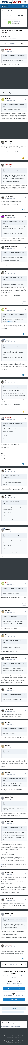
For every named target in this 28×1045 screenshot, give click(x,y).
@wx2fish (9, 321)
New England (12, 38)
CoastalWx (21, 104)
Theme (14, 1035)
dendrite (20, 387)
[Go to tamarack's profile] (2, 99)
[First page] (2, 43)
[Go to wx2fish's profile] (2, 309)
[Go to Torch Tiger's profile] (2, 197)
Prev (5, 43)
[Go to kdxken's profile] (2, 611)
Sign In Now (14, 999)
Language (7, 1035)
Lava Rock (20, 221)
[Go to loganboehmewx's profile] (9, 22)
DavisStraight (21, 277)
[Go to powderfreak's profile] (2, 798)
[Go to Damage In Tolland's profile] (2, 247)
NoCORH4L (21, 55)
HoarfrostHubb (6, 36)
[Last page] (26, 43)
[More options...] (25, 50)
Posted (10, 51)
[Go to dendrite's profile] (2, 340)
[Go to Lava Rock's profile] (2, 142)
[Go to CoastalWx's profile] (2, 50)
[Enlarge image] (14, 865)
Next (22, 43)
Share (14, 1008)
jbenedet (20, 423)
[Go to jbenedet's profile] (2, 418)
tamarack (20, 170)
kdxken (20, 694)
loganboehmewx (16, 23)
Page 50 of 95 (13, 43)
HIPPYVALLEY (6, 618)
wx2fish (20, 640)
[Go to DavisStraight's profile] (2, 216)
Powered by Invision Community (14, 1037)
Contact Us (21, 1035)
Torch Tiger (21, 252)
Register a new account (14, 988)
